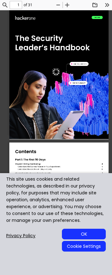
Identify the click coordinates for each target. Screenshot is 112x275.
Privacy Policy (20, 235)
